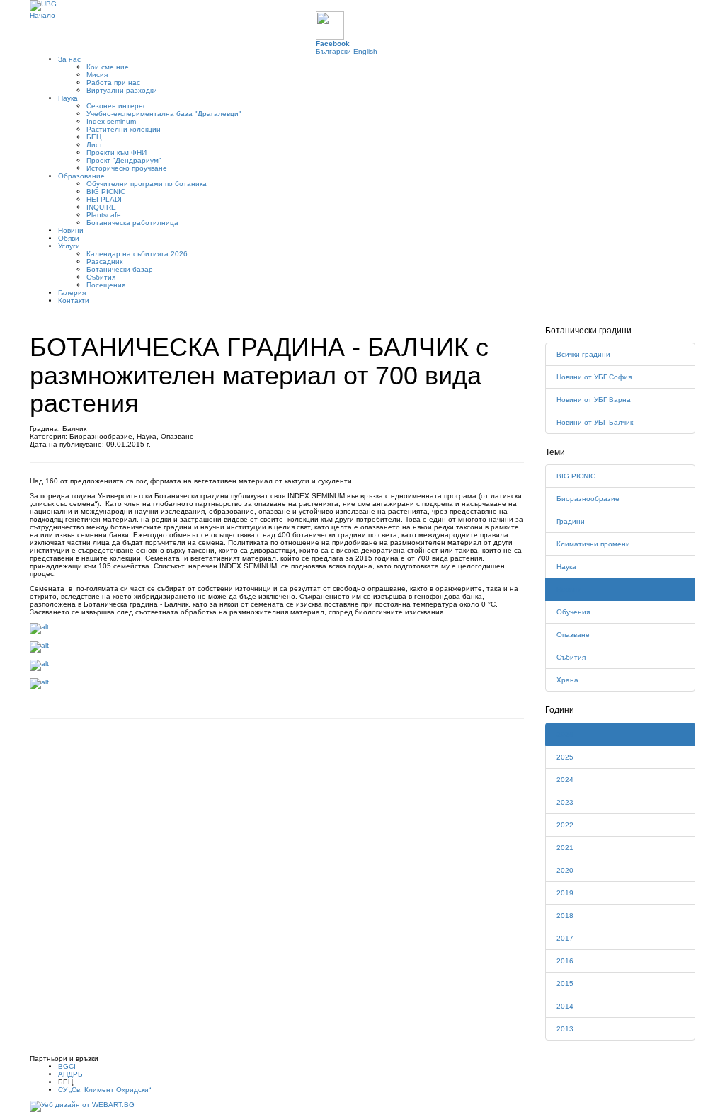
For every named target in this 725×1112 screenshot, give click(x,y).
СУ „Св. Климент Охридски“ (104, 1090)
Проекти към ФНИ (116, 152)
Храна (567, 680)
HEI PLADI (104, 199)
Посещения (105, 285)
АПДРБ (70, 1074)
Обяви (68, 238)
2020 (564, 870)
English (365, 51)
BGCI (67, 1066)
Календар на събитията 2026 (137, 254)
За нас (69, 59)
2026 (564, 734)
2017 (564, 938)
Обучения (573, 612)
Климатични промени (593, 544)
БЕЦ (93, 137)
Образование (81, 176)
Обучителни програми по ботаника (146, 184)
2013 (564, 1029)
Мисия (97, 75)
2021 (564, 848)
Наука (68, 98)
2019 (564, 893)
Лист (94, 145)
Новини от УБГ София (594, 377)
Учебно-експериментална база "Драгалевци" (163, 113)
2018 (564, 915)
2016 (564, 961)
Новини (71, 230)
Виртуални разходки (121, 90)
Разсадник (104, 261)
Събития (100, 277)
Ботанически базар (119, 269)
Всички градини (583, 354)
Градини (570, 521)
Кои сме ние (107, 67)
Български (333, 51)
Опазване (573, 634)
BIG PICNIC (105, 191)
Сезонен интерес (116, 106)
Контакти (73, 300)
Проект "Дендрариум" (123, 160)
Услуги (69, 246)
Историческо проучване (126, 168)
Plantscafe (103, 215)
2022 (564, 825)
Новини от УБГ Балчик (594, 422)
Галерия (72, 293)
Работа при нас (113, 82)
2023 (564, 802)
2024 (564, 780)
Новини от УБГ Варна (593, 399)
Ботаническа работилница (132, 223)
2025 (564, 757)
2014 (564, 1006)
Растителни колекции (123, 129)
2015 (564, 983)
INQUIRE (101, 207)
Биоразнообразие (588, 499)
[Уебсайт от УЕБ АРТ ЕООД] (82, 1105)
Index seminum (111, 121)
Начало (42, 15)
